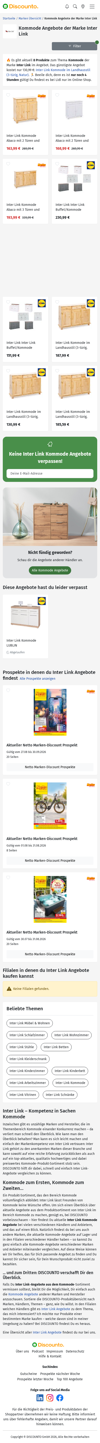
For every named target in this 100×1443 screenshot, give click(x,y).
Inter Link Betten (56, 1047)
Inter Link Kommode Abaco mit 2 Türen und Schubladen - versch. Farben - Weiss (72, 139)
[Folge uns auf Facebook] (59, 1398)
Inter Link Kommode (70, 1083)
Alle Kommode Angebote (50, 570)
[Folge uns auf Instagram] (49, 1398)
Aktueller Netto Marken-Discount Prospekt (42, 745)
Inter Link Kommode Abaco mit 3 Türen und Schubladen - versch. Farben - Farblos (23, 208)
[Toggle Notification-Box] (67, 7)
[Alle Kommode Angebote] (50, 516)
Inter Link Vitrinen (23, 1095)
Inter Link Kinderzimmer (27, 1071)
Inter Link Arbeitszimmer (28, 1083)
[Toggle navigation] (92, 6)
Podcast (38, 1351)
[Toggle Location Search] (83, 7)
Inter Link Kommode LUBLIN (21, 643)
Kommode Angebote (23, 1294)
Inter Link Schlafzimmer (27, 1035)
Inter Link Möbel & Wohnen (30, 1023)
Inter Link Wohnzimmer (71, 1035)
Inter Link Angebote (55, 1309)
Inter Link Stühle (22, 1047)
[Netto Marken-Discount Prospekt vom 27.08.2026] (50, 712)
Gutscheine (28, 1374)
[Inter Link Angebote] (10, 31)
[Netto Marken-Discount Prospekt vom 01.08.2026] (50, 806)
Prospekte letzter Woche (35, 1379)
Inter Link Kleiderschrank (28, 1059)
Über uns (22, 1351)
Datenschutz (75, 1351)
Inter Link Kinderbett (70, 1071)
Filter (76, 46)
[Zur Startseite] (22, 6)
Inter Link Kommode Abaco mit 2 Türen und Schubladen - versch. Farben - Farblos (23, 139)
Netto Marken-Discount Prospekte (50, 767)
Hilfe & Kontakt (50, 1356)
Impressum (55, 1351)
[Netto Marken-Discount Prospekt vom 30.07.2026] (50, 899)
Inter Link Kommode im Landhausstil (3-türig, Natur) (73, 346)
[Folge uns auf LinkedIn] (40, 1398)
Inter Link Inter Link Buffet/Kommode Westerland (70, 208)
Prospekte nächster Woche (60, 1374)
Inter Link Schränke (60, 1095)
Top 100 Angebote (70, 1379)
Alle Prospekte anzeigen (37, 679)
